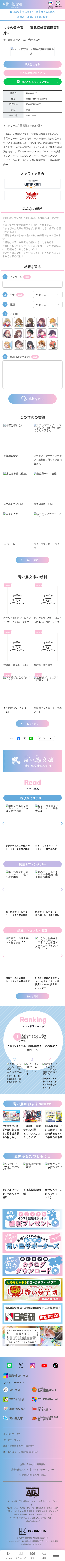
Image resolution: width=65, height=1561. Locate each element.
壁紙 (22, 17)
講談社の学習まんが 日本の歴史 (18, 1446)
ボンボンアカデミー (13, 1434)
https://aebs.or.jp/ (33, 1521)
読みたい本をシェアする (35, 82)
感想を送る (36, 399)
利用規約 (40, 1464)
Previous (3, 823)
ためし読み (49, 11)
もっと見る (32, 560)
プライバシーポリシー (43, 1469)
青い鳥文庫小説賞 (39, 17)
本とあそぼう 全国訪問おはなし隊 (20, 1451)
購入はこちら (32, 64)
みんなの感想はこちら (32, 73)
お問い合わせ (26, 1464)
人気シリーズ (31, 11)
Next (61, 823)
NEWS (16, 11)
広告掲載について (20, 1469)
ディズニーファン (12, 1440)
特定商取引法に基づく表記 (33, 1474)
